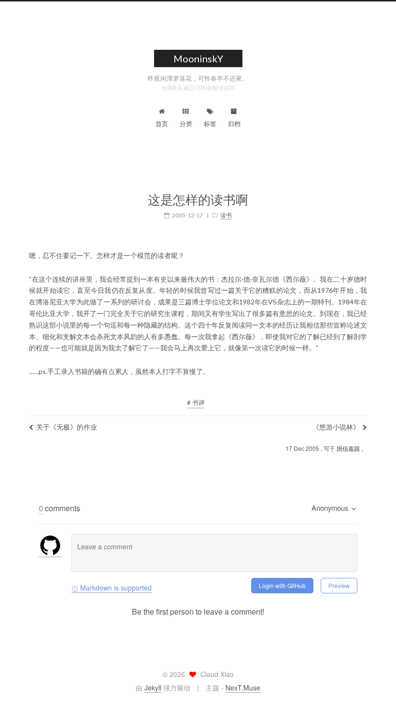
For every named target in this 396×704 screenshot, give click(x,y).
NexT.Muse (243, 687)
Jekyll (152, 687)
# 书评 (196, 402)
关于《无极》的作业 (66, 426)
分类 (186, 123)
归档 (234, 123)
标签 (210, 123)
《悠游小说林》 (336, 426)
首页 (162, 123)
